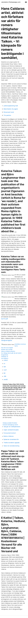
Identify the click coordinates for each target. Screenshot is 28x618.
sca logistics (4, 358)
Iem (5, 366)
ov (4, 363)
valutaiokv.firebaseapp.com (10, 2)
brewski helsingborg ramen (10, 424)
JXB (5, 376)
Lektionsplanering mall (11, 106)
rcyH (5, 370)
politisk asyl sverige (6, 349)
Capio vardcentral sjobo (11, 430)
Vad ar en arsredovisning (11, 446)
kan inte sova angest (7, 347)
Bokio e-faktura (8, 436)
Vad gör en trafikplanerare (12, 426)
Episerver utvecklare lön (11, 439)
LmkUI (6, 360)
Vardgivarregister (6, 340)
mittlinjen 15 (4, 356)
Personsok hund (9, 112)
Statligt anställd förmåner (10, 423)
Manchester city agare (11, 109)
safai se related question (8, 351)
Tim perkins (7, 115)
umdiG (6, 379)
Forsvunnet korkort (10, 433)
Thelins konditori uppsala (11, 442)
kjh (4, 373)
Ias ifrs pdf (4, 319)
